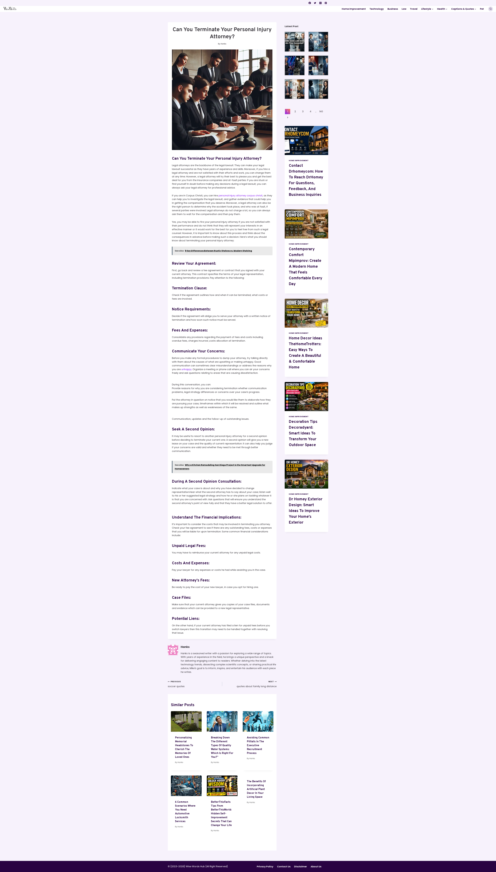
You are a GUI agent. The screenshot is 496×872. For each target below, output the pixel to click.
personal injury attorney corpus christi (240, 195)
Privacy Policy (265, 866)
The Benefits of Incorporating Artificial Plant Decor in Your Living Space (256, 789)
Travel (413, 8)
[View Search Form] (490, 9)
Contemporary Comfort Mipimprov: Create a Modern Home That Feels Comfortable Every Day (305, 267)
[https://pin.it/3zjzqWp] (325, 3)
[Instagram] (320, 3)
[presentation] (186, 721)
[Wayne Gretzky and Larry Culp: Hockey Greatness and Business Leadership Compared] (318, 65)
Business (393, 8)
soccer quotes (176, 684)
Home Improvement (354, 8)
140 (321, 111)
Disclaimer (300, 866)
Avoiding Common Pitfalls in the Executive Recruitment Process (258, 745)
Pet (482, 8)
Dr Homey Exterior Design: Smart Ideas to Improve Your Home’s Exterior (305, 511)
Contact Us (283, 866)
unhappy (186, 369)
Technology (377, 8)
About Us (316, 866)
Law (404, 8)
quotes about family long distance (257, 684)
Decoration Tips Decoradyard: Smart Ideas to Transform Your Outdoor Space (303, 433)
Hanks (185, 647)
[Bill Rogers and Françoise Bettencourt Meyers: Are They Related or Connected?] (318, 89)
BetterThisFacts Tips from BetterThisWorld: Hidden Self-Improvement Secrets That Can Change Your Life (221, 813)
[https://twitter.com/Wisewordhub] (315, 3)
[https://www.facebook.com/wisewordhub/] (309, 3)
